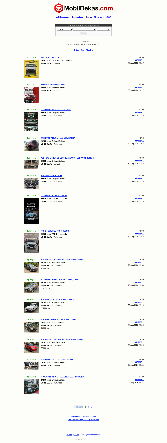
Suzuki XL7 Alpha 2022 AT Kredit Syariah (58, 319)
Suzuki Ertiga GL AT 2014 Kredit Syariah (58, 299)
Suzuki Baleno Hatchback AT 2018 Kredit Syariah (62, 260)
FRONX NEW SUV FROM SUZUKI (55, 231)
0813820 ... (139, 262)
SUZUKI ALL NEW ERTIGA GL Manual (57, 359)
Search (89, 17)
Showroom (98, 17)
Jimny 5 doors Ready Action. (53, 85)
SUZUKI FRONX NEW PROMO (54, 196)
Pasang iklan (77, 17)
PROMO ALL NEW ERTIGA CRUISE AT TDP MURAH (63, 377)
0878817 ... (139, 60)
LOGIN (108, 17)
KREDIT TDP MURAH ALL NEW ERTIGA (58, 138)
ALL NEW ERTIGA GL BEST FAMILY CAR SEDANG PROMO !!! (67, 158)
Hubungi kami (73, 435)
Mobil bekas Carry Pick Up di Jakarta (83, 420)
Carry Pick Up (87, 50)
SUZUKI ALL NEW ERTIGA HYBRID (56, 110)
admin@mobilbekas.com (91, 435)
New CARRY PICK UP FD (51, 57)
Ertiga (76, 50)
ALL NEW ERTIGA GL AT (51, 176)
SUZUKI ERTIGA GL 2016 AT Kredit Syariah (59, 280)
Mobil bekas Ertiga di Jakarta (83, 416)
